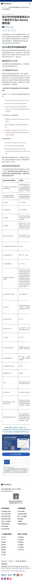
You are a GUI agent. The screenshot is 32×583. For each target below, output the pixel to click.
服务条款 (3, 549)
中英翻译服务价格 (22, 524)
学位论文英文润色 (6, 514)
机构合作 (3, 544)
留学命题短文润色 (6, 519)
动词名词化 (11, 43)
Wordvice (4, 7)
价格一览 (3, 539)
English (5, 561)
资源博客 (5, 429)
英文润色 (9, 427)
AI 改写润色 (21, 539)
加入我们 (3, 554)
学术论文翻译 (19, 429)
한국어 (11, 561)
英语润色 (15, 427)
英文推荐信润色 (5, 524)
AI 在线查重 (21, 547)
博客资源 (3, 547)
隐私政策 (3, 552)
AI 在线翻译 (21, 544)
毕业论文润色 (8, 432)
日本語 (17, 561)
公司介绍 (3, 537)
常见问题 (3, 542)
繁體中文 (5, 564)
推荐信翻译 (20, 519)
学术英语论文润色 (6, 511)
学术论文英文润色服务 (16, 454)
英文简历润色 (4, 526)
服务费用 (23, 432)
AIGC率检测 (21, 549)
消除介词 (17, 43)
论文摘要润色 (16, 432)
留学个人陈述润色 (6, 521)
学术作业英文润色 (6, 516)
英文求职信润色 (5, 529)
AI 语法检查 (21, 537)
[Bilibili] (11, 579)
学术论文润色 (11, 429)
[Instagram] (2, 579)
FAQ (27, 432)
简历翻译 (20, 521)
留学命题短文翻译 (22, 514)
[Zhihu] (5, 579)
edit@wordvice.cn (8, 491)
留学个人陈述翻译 (22, 516)
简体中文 (24, 561)
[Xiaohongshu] (8, 579)
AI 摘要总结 (21, 542)
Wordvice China (9, 467)
